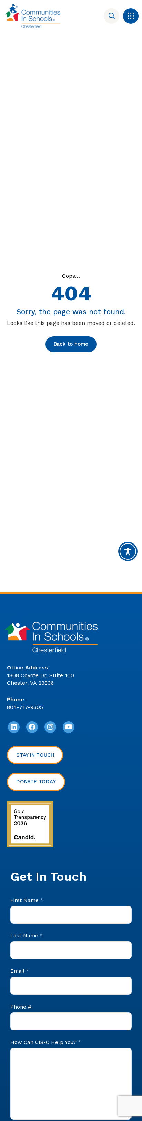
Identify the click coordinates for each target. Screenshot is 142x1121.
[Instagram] (50, 727)
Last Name (26, 936)
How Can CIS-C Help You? (45, 1042)
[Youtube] (68, 727)
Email (19, 971)
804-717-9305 (25, 707)
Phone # (20, 1007)
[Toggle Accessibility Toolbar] (128, 551)
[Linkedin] (14, 727)
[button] (130, 16)
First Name (26, 900)
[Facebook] (32, 727)
